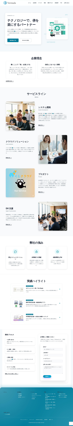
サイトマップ (31, 419)
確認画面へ (47, 376)
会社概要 (20, 395)
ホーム (29, 2)
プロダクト (34, 397)
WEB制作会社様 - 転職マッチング (50, 400)
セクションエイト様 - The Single (50, 394)
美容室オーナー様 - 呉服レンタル (50, 403)
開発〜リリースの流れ (63, 395)
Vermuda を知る (25, 40)
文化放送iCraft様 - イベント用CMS (50, 408)
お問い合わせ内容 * (47, 364)
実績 (45, 2)
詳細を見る (40, 125)
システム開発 (34, 393)
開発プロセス (50, 2)
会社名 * (45, 346)
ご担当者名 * (45, 352)
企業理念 (20, 393)
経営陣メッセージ (21, 397)
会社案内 (34, 2)
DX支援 (33, 398)
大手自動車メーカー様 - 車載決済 (50, 397)
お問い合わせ (66, 2)
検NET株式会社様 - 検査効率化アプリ (50, 405)
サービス (40, 2)
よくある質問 (7, 414)
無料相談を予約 (13, 40)
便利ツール (51, 419)
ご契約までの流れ (62, 393)
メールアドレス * (46, 358)
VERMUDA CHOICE (39, 419)
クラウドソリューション (36, 395)
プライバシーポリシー (24, 419)
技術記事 (56, 2)
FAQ (61, 2)
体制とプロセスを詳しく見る (11, 373)
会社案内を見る (9, 81)
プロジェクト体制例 (62, 397)
